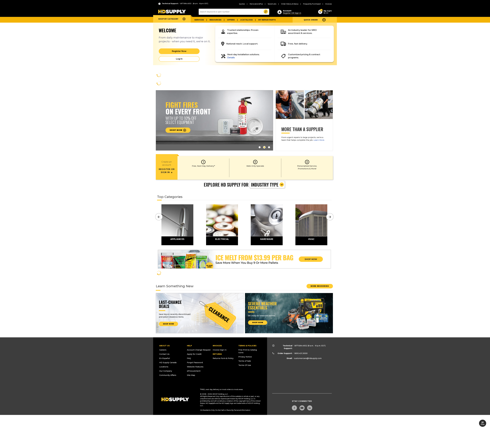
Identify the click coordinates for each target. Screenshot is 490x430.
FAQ (189, 358)
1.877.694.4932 (300, 346)
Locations (163, 367)
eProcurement (193, 371)
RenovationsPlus (256, 4)
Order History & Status (289, 4)
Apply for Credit (194, 354)
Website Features (195, 367)
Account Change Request (199, 350)
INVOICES (217, 346)
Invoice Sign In (219, 350)
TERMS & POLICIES (247, 346)
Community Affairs (167, 375)
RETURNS (217, 354)
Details (231, 57)
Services (199, 20)
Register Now (179, 51)
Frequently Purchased (312, 4)
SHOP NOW (168, 324)
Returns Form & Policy (223, 358)
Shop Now (176, 130)
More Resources (320, 286)
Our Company (165, 371)
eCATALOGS (246, 20)
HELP (189, 346)
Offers (231, 20)
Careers (162, 350)
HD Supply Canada (167, 362)
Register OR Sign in (292, 13)
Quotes (242, 4)
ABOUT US (164, 346)
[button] (265, 11)
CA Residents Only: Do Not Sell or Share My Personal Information (225, 410)
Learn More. (319, 140)
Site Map (191, 375)
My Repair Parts (267, 20)
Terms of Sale (244, 361)
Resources (215, 20)
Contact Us (164, 354)
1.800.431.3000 (301, 353)
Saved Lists (272, 4)
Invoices (328, 4)
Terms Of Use (244, 365)
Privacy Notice (245, 357)
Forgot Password (195, 362)
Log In (179, 59)
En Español (164, 358)
